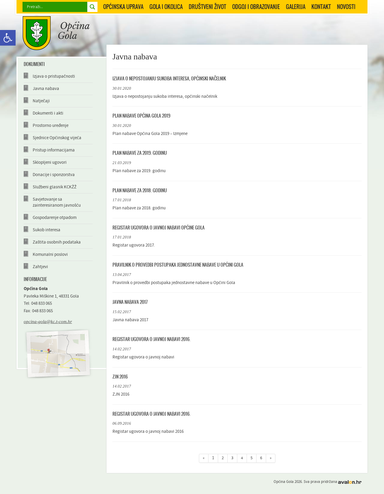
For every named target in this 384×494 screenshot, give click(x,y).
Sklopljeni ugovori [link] (50, 162)
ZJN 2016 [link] (120, 376)
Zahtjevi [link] (40, 266)
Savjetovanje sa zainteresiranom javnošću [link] (57, 202)
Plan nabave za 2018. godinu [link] (139, 190)
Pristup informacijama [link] (54, 150)
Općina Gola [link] (56, 33)
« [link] (204, 458)
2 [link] (223, 458)
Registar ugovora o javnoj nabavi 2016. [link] (151, 413)
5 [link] (251, 458)
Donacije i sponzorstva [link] (54, 174)
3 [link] (232, 458)
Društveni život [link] (207, 6)
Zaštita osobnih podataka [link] (57, 242)
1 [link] (213, 458)
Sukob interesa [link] (46, 229)
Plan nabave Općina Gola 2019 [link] (141, 115)
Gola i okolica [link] (166, 6)
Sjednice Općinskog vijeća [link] (57, 137)
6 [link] (261, 458)
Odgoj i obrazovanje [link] (256, 6)
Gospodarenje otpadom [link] (54, 217)
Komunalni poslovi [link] (50, 254)
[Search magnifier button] (92, 7)
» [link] (271, 458)
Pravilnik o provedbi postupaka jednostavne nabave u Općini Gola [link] (177, 264)
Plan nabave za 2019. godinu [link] (139, 152)
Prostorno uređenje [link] (50, 125)
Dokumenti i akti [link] (48, 113)
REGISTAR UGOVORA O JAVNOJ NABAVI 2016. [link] (151, 339)
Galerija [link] (295, 6)
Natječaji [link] (41, 100)
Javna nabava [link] (46, 88)
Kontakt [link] (321, 6)
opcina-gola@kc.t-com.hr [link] (48, 321)
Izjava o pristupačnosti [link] (54, 76)
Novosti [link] (346, 6)
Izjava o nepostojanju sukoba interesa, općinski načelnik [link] (169, 78)
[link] (8, 38)
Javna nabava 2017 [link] (130, 301)
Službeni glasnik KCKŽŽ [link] (54, 187)
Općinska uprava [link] (123, 6)
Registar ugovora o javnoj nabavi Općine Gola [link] (158, 227)
